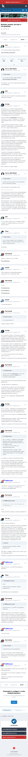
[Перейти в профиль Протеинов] (2, 254)
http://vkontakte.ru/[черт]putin (8, 52)
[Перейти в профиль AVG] (2, 46)
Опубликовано (12, 47)
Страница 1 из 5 (14, 39)
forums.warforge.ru (14, 753)
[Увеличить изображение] (5, 260)
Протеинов (8, 253)
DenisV (7, 267)
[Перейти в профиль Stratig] (2, 105)
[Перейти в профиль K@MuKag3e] (2, 481)
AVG (5, 33)
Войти (14, 702)
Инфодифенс (14, 117)
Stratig (7, 104)
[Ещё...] (25, 46)
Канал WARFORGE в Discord (10, 733)
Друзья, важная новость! (13, 2)
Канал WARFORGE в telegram (10, 729)
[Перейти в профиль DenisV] (2, 268)
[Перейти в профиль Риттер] (2, 519)
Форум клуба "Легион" (15, 34)
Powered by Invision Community (14, 754)
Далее (22, 39)
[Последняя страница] (26, 39)
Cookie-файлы (14, 751)
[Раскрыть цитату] (3, 74)
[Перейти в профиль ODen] (2, 232)
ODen (6, 231)
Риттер (7, 518)
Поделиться (7, 710)
